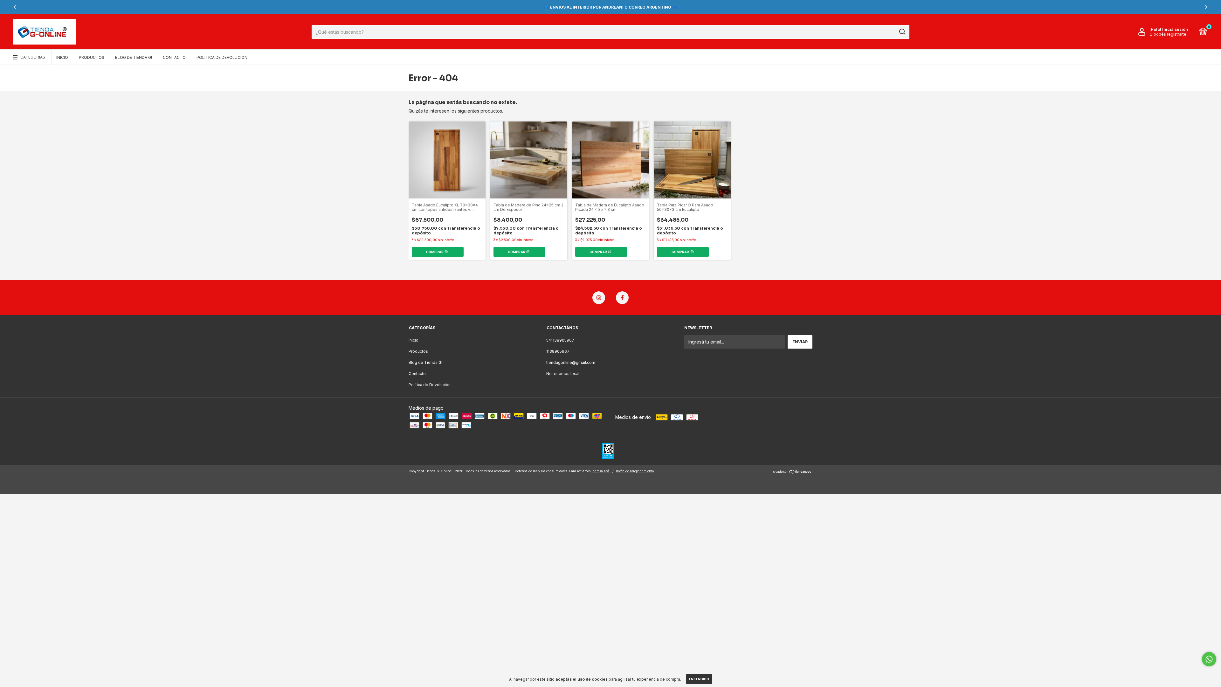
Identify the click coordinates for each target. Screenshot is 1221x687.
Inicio (62, 57)
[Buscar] (902, 32)
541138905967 (560, 340)
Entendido (699, 679)
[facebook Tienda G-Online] (622, 297)
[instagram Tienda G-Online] (598, 297)
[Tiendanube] (792, 472)
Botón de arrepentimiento (635, 471)
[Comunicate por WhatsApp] (1209, 659)
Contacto (174, 57)
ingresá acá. (600, 471)
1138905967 (557, 351)
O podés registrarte (1167, 34)
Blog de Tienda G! (133, 57)
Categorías (32, 57)
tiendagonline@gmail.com (570, 362)
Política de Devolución (222, 57)
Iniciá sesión (1175, 29)
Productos (91, 57)
